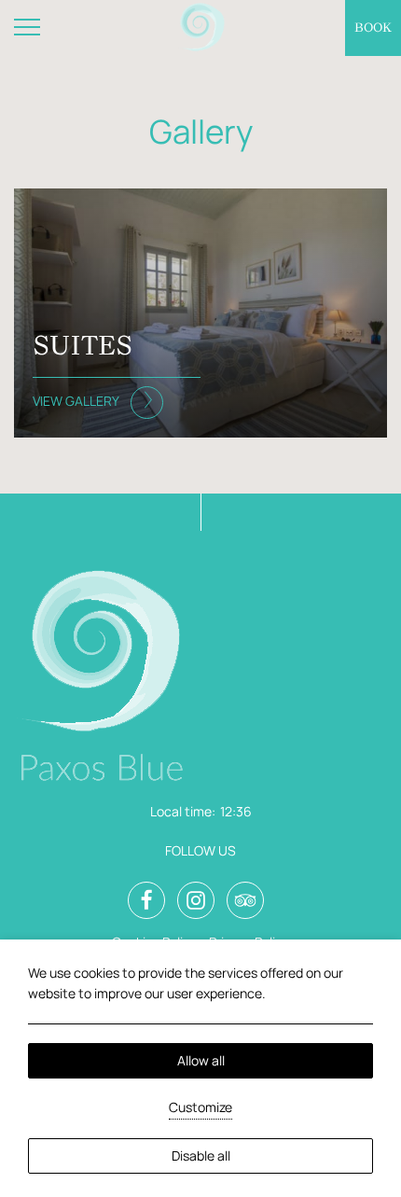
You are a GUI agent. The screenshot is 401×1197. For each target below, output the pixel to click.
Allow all (201, 1060)
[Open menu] (28, 28)
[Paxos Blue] (201, 28)
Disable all (201, 1155)
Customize (200, 1107)
